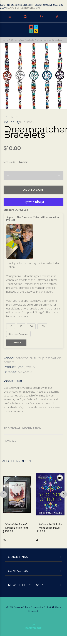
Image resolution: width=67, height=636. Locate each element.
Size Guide (9, 161)
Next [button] (63, 494)
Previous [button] (3, 494)
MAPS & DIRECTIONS (19, 8)
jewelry (30, 367)
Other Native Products (22, 40)
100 (42, 326)
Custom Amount (18, 333)
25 (20, 326)
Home (5, 40)
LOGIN (36, 8)
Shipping (23, 161)
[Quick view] (4, 540)
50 (31, 326)
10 (10, 326)
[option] (33, 76)
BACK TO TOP (33, 628)
